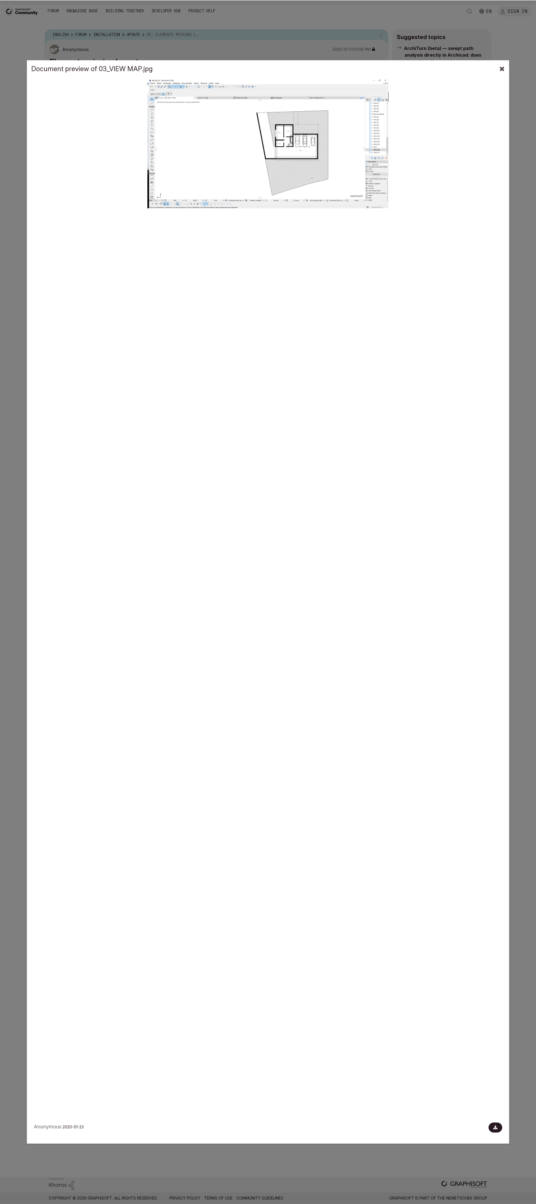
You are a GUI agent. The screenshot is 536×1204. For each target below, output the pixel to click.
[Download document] (495, 1128)
